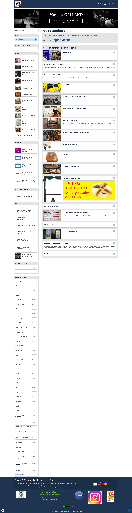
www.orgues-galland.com (55, 494)
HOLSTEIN (19, 346)
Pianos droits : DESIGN (26, 122)
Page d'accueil (62, 40)
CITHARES (66, 154)
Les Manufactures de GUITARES (23, 247)
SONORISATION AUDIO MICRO (54, 206)
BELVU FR (19, 295)
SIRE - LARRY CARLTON (23, 427)
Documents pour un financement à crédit (28, 181)
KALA (18, 364)
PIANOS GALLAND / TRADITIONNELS (75, 108)
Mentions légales (54, 511)
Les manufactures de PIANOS (26, 225)
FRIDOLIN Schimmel (22, 327)
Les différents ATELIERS (24, 196)
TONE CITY (19, 447)
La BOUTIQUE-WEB (65, 4)
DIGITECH (19, 318)
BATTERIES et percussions (71, 178)
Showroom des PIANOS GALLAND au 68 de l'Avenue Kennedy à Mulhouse (25, 211)
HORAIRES (87, 4)
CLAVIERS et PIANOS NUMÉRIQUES (74, 96)
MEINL (18, 383)
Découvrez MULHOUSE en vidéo (23, 271)
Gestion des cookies (77, 511)
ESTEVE (18, 323)
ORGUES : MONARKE (28, 94)
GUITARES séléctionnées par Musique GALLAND (78, 132)
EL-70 (46, 253)
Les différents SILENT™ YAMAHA (24, 232)
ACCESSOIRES (49, 224)
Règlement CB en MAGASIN (27, 158)
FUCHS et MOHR (21, 332)
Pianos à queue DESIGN (27, 108)
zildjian (18, 470)
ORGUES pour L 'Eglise (27, 101)
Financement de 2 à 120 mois (28, 173)
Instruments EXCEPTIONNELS (54, 64)
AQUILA (18, 286)
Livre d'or (93, 4)
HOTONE (19, 350)
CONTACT (81, 4)
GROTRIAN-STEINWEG (23, 336)
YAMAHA (24, 463)
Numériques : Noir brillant (28, 73)
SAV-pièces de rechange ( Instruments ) (75, 212)
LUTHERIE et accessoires (71, 166)
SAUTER (18, 410)
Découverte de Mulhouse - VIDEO (28, 255)
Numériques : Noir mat (28, 81)
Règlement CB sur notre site (27, 165)
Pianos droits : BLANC (29, 115)
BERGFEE (19, 299)
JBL (17, 355)
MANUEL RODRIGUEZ (23, 373)
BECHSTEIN (19, 290)
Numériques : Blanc (28, 60)
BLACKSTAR (20, 304)
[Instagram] (95, 497)
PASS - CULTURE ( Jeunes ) (27, 150)
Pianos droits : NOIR (28, 129)
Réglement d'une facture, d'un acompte (56, 243)
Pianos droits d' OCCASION (25, 135)
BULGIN (18, 309)
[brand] (18, 4)
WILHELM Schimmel (25, 457)
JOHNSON (19, 360)
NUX (17, 392)
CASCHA (18, 313)
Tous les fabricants (20, 474)
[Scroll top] (129, 510)
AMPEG (18, 281)
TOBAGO (19, 442)
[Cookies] (2, 510)
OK (36, 39)
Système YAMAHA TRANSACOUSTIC (22, 240)
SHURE (18, 422)
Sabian (18, 406)
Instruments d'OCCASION (52, 75)
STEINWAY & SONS (22, 438)
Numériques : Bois (27, 66)
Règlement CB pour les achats (60, 487)
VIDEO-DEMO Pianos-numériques (23, 218)
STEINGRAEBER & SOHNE (21, 432)
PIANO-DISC (20, 401)
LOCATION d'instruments (71, 85)
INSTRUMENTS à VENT (70, 144)
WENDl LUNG (20, 452)
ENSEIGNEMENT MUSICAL (22, 267)
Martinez (18, 378)
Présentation (75, 4)
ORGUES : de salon (28, 88)
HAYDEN (19, 341)
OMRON (18, 397)
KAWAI (18, 369)
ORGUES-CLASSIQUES (70, 120)
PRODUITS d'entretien (70, 231)
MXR (17, 387)
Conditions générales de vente (65, 511)
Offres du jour (67, 52)
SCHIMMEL (25, 415)
